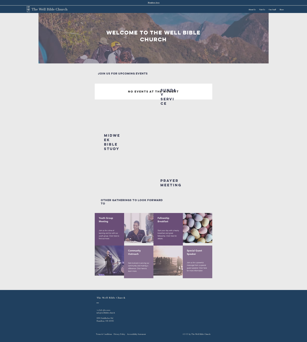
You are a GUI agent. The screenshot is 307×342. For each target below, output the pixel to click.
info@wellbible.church (106, 313)
